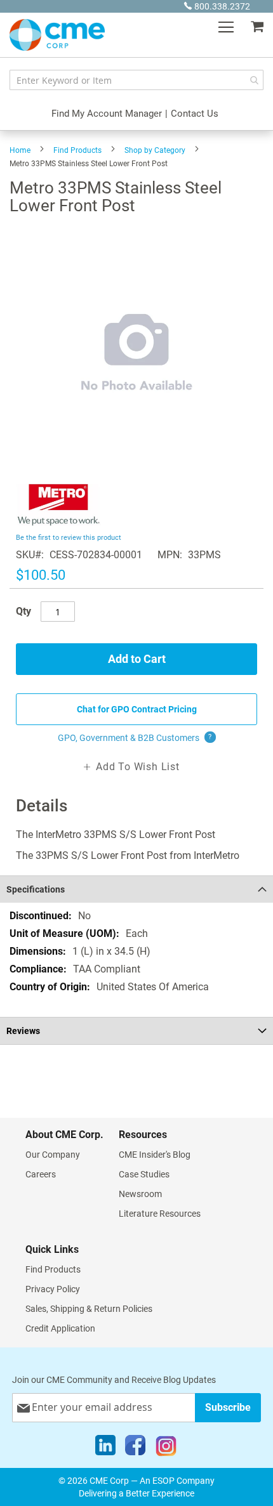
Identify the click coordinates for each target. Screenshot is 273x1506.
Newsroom (140, 1194)
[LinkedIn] (105, 1448)
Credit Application (60, 1328)
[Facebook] (135, 1448)
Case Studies (144, 1174)
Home (20, 150)
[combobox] (136, 80)
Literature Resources (160, 1213)
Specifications (35, 889)
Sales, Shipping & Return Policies (88, 1309)
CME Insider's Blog (154, 1154)
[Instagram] (166, 1448)
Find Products (77, 150)
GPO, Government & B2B (135, 738)
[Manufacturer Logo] (59, 522)
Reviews (23, 1031)
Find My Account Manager (106, 113)
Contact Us (194, 113)
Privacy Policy (52, 1289)
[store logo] (57, 35)
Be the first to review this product (68, 538)
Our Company (52, 1154)
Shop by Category (154, 150)
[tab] (136, 889)
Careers (40, 1174)
